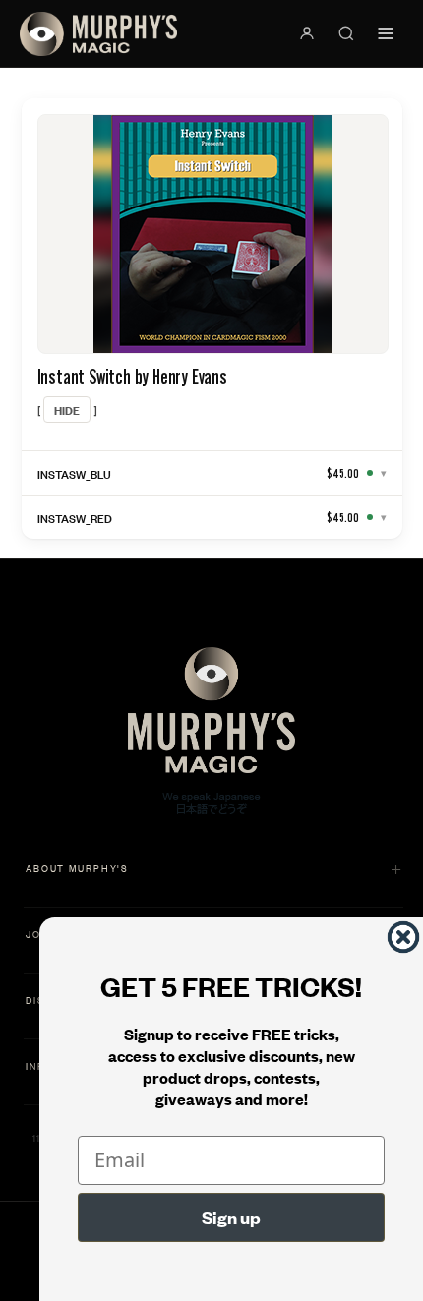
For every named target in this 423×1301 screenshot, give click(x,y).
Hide (67, 409)
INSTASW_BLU (74, 473)
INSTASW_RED (74, 517)
